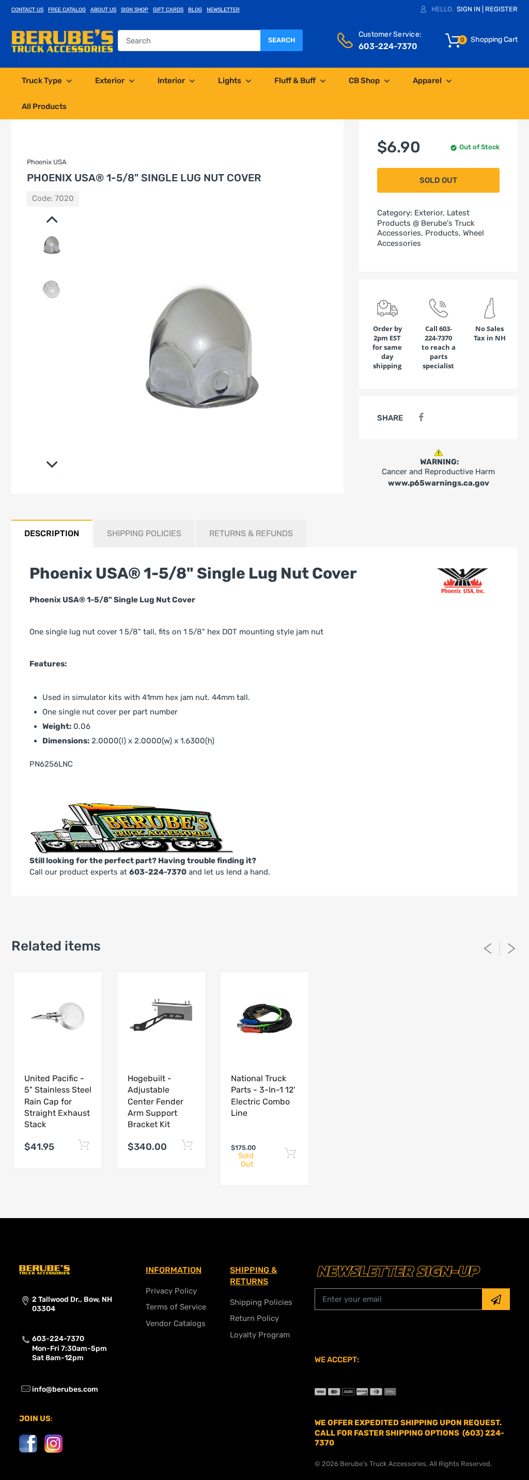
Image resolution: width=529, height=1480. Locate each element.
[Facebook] (420, 417)
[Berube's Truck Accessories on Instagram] (53, 1443)
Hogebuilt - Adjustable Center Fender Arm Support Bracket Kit (155, 1101)
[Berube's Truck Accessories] (62, 40)
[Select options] (83, 1145)
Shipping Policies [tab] (144, 533)
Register (501, 9)
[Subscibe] (496, 1299)
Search (281, 40)
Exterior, (429, 212)
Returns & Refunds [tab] (251, 533)
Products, (443, 233)
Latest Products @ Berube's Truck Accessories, (426, 223)
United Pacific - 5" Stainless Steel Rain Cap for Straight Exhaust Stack (57, 1101)
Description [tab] (51, 533)
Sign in (468, 9)
